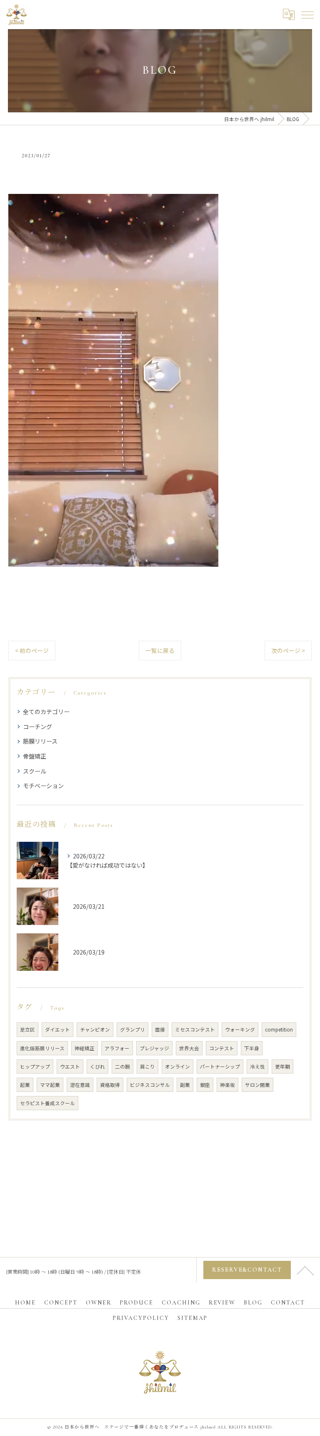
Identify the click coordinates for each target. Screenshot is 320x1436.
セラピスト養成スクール (47, 1103)
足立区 (27, 1029)
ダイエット (57, 1029)
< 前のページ (32, 650)
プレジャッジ (154, 1048)
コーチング (37, 726)
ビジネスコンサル (150, 1084)
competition (279, 1029)
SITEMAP (193, 1318)
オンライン (177, 1066)
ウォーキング (240, 1029)
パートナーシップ (220, 1066)
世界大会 (189, 1048)
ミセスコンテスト (195, 1029)
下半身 (251, 1048)
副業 (185, 1084)
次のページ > (288, 650)
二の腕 (122, 1066)
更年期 (282, 1066)
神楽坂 (227, 1084)
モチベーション (43, 785)
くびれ (97, 1066)
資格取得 (110, 1084)
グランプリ (132, 1029)
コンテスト (221, 1048)
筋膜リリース (40, 741)
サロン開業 (257, 1084)
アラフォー (117, 1048)
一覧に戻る (160, 650)
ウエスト (70, 1066)
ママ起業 (50, 1084)
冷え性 (257, 1066)
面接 (160, 1029)
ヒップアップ (35, 1066)
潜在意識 (80, 1084)
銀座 (205, 1084)
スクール (34, 771)
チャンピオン (95, 1029)
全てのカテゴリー (46, 711)
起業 (25, 1084)
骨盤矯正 (34, 756)
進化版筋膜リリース (42, 1048)
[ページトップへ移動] (305, 1270)
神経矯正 (85, 1048)
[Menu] (307, 14)
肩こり (147, 1066)
